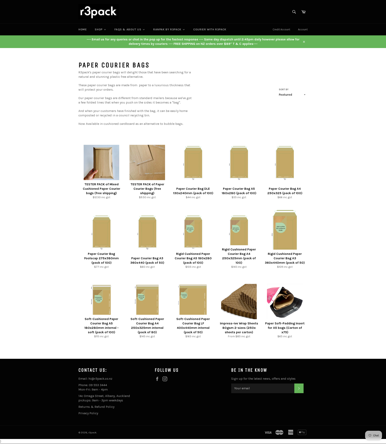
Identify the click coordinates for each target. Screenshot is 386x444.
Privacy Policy (88, 413)
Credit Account (281, 29)
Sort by (283, 89)
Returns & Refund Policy (96, 407)
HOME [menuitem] (82, 29)
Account (303, 29)
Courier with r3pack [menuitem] (209, 29)
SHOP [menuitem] (98, 29)
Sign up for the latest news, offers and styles (263, 378)
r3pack (92, 432)
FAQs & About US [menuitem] (127, 29)
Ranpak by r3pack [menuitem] (167, 29)
